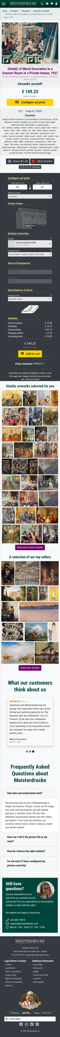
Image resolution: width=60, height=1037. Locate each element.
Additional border (14, 193)
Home (4, 11)
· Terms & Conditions (12, 971)
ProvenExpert (21, 739)
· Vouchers (36, 978)
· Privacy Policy (10, 975)
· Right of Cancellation (13, 978)
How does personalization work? (25, 793)
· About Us (8, 985)
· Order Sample (38, 982)
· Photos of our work (40, 975)
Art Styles (14, 11)
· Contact (8, 964)
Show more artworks (30, 667)
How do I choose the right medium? (26, 851)
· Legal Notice (9, 968)
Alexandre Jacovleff (41, 11)
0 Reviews (36, 167)
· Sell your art (37, 968)
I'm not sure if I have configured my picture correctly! (26, 863)
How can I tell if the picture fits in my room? (27, 839)
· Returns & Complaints (13, 982)
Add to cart (32, 354)
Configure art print (32, 102)
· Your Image (37, 964)
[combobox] (30, 196)
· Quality (35, 971)
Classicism (25, 11)
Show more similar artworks (30, 547)
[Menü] (3, 4)
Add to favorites (44, 161)
